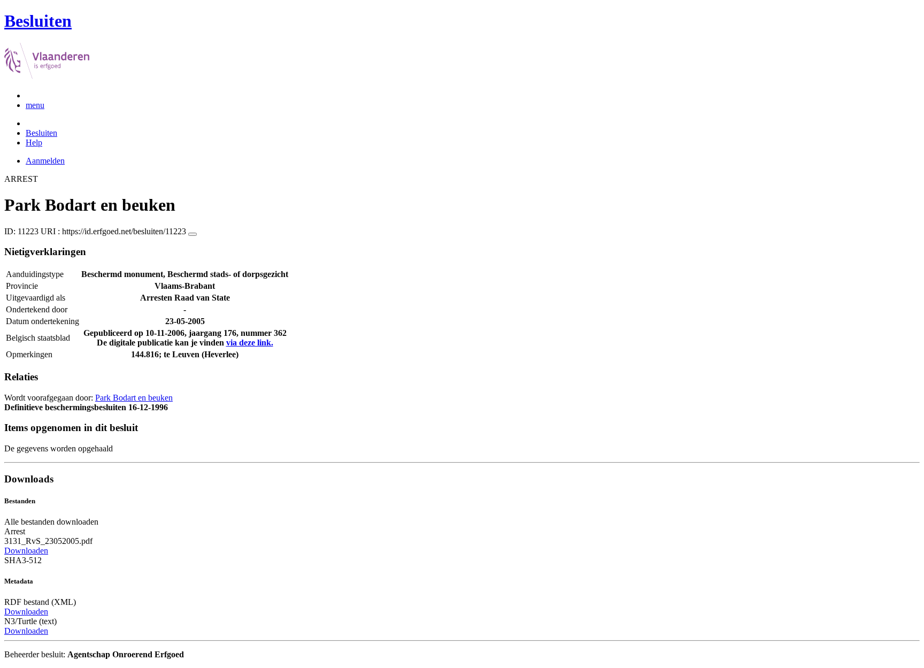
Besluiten (41, 132)
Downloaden (26, 550)
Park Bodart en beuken (134, 397)
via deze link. (249, 342)
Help (34, 142)
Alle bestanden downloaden (51, 521)
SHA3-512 (23, 560)
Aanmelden (45, 160)
